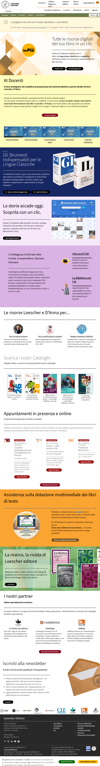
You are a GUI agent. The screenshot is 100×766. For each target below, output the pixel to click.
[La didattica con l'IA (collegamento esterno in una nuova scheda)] (65, 288)
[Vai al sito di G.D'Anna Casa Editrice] (71, 710)
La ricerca (66, 10)
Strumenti (41, 3)
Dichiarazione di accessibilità (86, 735)
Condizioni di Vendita (83, 730)
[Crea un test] (70, 132)
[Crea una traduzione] (90, 132)
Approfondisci (22, 477)
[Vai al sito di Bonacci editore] (37, 710)
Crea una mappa (31, 139)
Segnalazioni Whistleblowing (86, 726)
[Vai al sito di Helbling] (83, 710)
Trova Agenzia (58, 726)
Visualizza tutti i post (50, 485)
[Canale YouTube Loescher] (16, 741)
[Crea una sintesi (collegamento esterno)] (13, 132)
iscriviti (8, 702)
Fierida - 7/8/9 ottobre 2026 (52, 447)
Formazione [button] (77, 10)
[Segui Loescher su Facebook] (5, 741)
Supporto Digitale (65, 3)
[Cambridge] (50, 622)
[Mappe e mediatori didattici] (82, 329)
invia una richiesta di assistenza (65, 540)
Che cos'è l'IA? (80, 253)
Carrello (93, 15)
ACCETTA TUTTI (66, 762)
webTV (86, 10)
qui (29, 762)
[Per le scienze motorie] (18, 329)
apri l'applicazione (12, 238)
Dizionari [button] (22, 15)
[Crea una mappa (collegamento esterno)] (32, 132)
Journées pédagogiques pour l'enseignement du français (23, 451)
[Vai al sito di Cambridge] (48, 710)
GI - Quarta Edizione (40, 192)
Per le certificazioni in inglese (50, 336)
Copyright (80, 728)
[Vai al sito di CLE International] (60, 710)
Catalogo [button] (4, 15)
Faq (55, 730)
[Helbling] (82, 622)
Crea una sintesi (11, 139)
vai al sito (10, 584)
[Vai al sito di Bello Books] (25, 710)
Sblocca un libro (76, 3)
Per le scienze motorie (18, 336)
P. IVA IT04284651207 (10, 750)
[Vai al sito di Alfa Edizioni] (14, 710)
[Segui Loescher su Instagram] (9, 741)
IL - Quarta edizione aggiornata (16, 192)
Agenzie (95, 10)
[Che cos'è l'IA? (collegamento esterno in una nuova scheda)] (65, 261)
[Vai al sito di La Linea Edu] (94, 710)
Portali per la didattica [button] (52, 10)
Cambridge (50, 628)
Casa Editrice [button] (40, 15)
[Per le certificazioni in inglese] (50, 329)
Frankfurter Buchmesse (83, 448)
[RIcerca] (20, 11)
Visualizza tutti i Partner (50, 652)
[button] (3, 381)
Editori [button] (13, 15)
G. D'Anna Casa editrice (18, 628)
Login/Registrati (89, 3)
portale (79, 512)
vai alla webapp (50, 115)
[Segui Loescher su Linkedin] (12, 741)
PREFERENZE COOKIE (88, 762)
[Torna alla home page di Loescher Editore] (10, 4)
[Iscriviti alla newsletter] (19, 741)
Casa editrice (58, 723)
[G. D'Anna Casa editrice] (18, 622)
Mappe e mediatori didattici (81, 336)
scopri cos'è (58, 69)
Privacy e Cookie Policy (84, 723)
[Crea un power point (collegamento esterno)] (52, 132)
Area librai (57, 728)
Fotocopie (80, 733)
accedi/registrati (75, 69)
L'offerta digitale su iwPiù (52, 4)
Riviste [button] (30, 15)
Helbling (81, 628)
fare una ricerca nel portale (34, 28)
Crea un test (69, 139)
